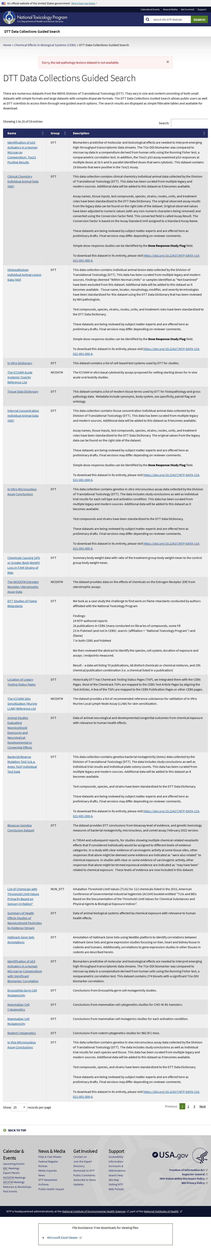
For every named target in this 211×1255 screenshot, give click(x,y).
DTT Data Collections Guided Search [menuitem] (32, 31)
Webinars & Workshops (17, 1187)
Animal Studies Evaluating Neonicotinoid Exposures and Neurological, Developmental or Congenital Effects (19, 732)
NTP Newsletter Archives (47, 1182)
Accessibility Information (116, 1159)
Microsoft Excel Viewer (62, 1237)
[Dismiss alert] (167, 62)
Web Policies (116, 1189)
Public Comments (84, 1175)
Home (7, 45)
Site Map (114, 1180)
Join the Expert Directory (82, 1164)
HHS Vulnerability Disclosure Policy (182, 1178)
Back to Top (17, 1130)
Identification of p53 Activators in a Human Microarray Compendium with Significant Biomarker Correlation (24, 971)
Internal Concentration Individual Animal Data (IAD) (23, 416)
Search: (164, 123)
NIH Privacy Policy (193, 1183)
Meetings (11, 1168)
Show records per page (27, 1107)
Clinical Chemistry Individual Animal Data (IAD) (23, 181)
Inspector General (193, 1174)
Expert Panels (11, 1173)
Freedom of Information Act (187, 1170)
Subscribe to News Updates (84, 1182)
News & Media (170, 9)
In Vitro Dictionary (19, 363)
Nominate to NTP (84, 1170)
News (41, 1175)
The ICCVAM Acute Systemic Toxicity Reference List (19, 377)
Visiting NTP (116, 1184)
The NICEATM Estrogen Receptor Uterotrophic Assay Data (23, 587)
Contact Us (80, 1157)
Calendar (150, 9)
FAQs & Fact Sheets (49, 1157)
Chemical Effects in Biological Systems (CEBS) (45, 45)
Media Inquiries (47, 1170)
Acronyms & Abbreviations (117, 1168)
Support (202, 9)
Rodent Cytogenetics (21, 1033)
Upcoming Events (14, 1164)
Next (202, 1106)
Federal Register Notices (48, 1164)
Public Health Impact (51, 1189)
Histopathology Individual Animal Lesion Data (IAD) (24, 275)
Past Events (10, 1191)
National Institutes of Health (161, 1211)
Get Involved (187, 9)
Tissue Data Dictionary (22, 391)
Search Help (116, 1175)
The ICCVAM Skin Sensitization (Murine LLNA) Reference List (22, 704)
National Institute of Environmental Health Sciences (94, 1211)
